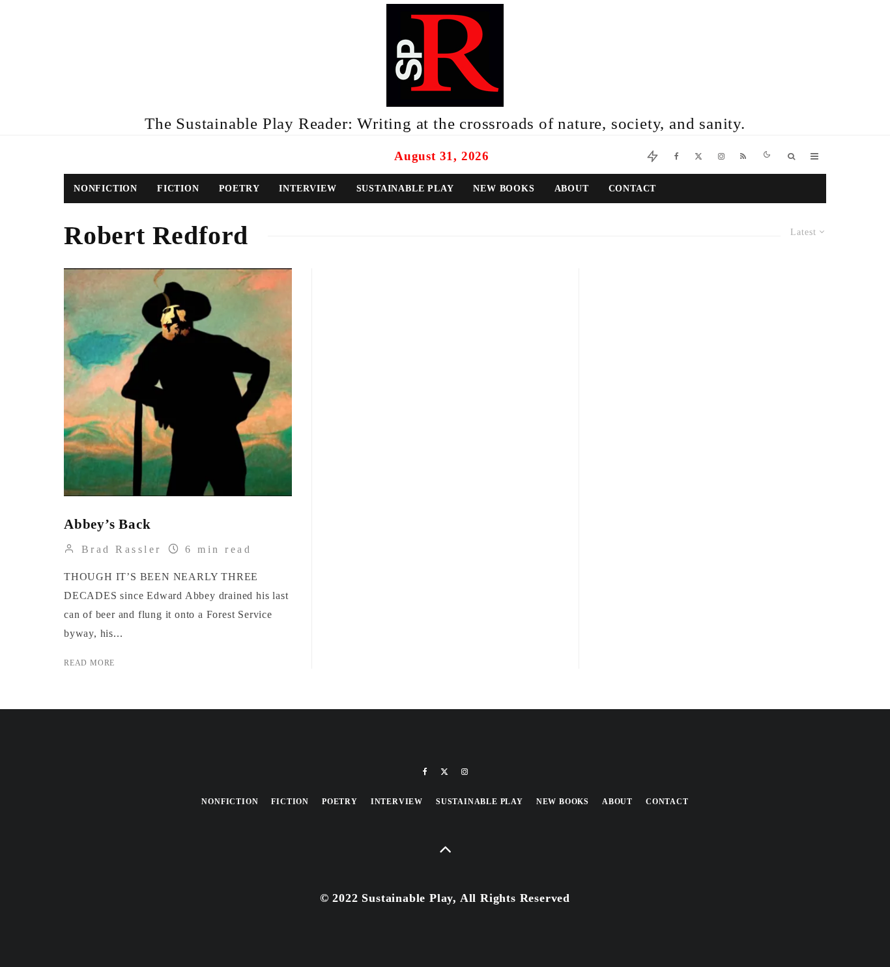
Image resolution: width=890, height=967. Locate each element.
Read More (89, 662)
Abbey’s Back (107, 524)
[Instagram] (721, 154)
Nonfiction (105, 188)
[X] (698, 154)
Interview (307, 188)
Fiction (178, 188)
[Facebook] (677, 154)
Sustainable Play (405, 188)
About (571, 188)
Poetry (239, 188)
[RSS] (743, 154)
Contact (633, 188)
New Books (503, 188)
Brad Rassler (119, 549)
